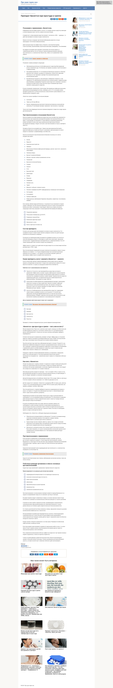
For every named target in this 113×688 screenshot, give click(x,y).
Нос (28, 8)
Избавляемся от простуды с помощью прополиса (85, 18)
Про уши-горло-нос (29, 2)
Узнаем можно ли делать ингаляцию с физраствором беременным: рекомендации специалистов (85, 47)
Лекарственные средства (54, 8)
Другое (85, 8)
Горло (23, 8)
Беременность (77, 8)
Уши (44, 8)
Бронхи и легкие (36, 8)
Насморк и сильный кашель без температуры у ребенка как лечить (85, 62)
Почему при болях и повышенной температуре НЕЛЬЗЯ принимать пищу (85, 32)
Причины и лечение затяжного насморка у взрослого (84, 39)
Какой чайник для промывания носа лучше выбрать (85, 55)
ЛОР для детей (67, 8)
